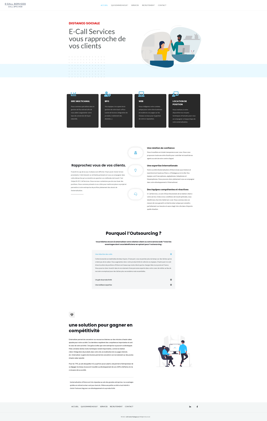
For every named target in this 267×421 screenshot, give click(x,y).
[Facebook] (197, 407)
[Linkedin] (190, 407)
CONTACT (162, 5)
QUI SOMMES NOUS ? (119, 5)
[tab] (133, 254)
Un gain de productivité (103, 280)
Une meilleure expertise (103, 285)
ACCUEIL (104, 5)
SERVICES (135, 5)
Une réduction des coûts (103, 254)
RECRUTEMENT (148, 5)
